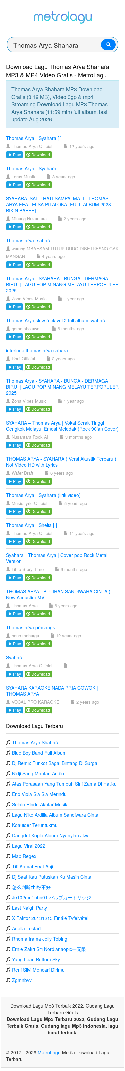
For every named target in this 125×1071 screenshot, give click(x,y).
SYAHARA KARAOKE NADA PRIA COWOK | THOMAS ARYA (52, 690)
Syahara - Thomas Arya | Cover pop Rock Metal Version (56, 558)
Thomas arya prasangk (30, 627)
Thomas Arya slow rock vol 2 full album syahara (56, 320)
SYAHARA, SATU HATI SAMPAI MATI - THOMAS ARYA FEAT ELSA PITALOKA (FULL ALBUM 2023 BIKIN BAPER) (58, 204)
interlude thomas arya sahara (37, 350)
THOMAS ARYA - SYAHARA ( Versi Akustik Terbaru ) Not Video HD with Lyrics (61, 461)
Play (16, 154)
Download (40, 154)
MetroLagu (49, 1052)
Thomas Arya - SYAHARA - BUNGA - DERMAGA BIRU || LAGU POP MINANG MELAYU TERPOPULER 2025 (62, 284)
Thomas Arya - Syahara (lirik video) (43, 495)
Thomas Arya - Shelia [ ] (31, 525)
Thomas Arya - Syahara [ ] (34, 138)
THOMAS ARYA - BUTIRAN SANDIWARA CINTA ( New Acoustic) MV (58, 594)
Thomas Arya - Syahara (31, 168)
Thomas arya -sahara (29, 240)
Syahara (15, 657)
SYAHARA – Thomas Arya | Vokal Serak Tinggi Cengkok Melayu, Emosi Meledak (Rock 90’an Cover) (62, 425)
